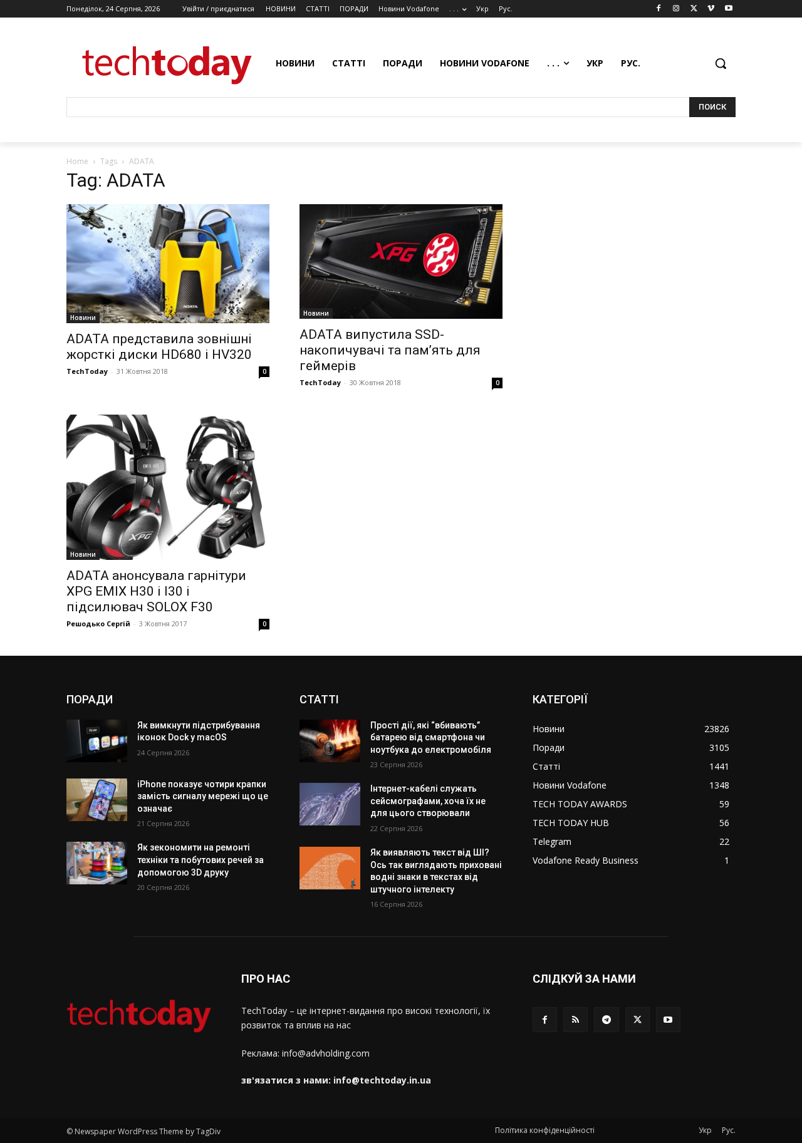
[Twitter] (694, 9)
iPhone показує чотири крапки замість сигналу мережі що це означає (202, 796)
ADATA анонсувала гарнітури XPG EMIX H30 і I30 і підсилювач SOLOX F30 (156, 591)
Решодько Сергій (98, 623)
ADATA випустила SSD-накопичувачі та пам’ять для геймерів (390, 350)
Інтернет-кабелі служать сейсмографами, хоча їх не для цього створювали (428, 801)
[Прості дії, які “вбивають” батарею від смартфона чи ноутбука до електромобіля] (329, 741)
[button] (721, 63)
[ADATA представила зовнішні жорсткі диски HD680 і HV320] (167, 263)
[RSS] (575, 1019)
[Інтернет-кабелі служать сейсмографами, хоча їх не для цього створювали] (329, 804)
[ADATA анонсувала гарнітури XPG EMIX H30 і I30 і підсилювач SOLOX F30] (167, 487)
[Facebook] (659, 9)
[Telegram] (606, 1019)
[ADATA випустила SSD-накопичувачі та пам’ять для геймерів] (401, 261)
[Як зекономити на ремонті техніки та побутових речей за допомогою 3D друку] (96, 863)
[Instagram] (676, 9)
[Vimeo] (711, 9)
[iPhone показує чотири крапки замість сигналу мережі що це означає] (96, 799)
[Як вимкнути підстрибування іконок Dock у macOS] (96, 741)
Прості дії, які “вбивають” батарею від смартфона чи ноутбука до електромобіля (430, 737)
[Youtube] (728, 9)
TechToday (87, 371)
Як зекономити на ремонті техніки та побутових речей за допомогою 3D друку (200, 859)
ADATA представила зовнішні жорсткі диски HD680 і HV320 (159, 346)
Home (77, 161)
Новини (83, 317)
